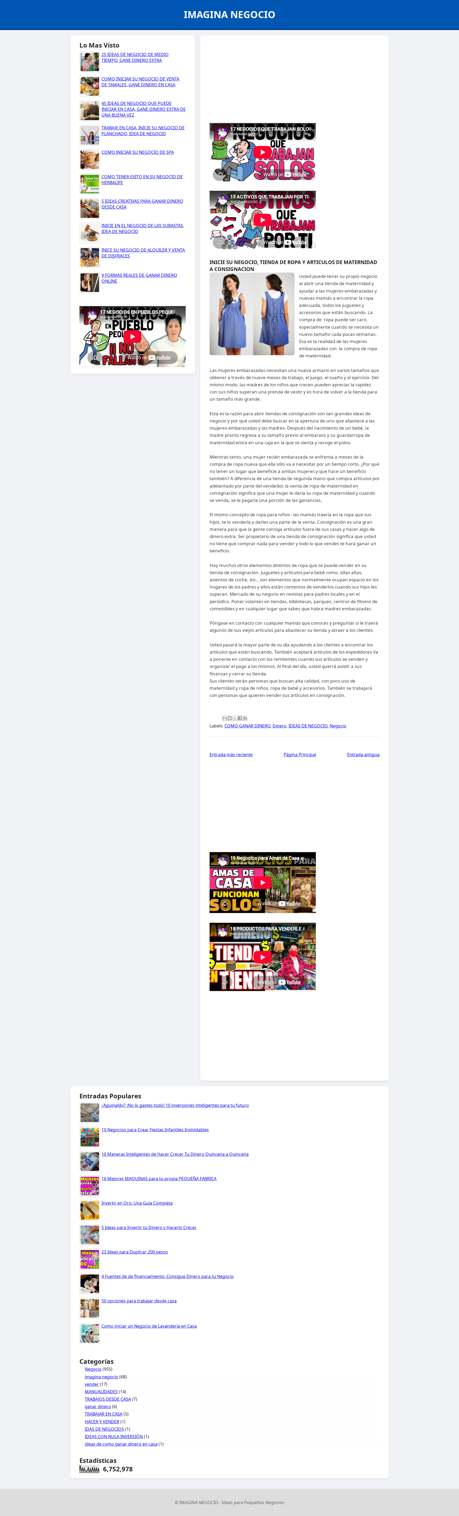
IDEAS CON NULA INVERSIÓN (114, 1436)
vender (92, 1384)
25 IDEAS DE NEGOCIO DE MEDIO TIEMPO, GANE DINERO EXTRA (135, 57)
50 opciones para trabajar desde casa (139, 1301)
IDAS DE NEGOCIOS (104, 1429)
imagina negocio (101, 1377)
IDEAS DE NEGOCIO (308, 726)
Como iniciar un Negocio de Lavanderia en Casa (149, 1326)
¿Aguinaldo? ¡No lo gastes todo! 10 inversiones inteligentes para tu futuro (175, 1105)
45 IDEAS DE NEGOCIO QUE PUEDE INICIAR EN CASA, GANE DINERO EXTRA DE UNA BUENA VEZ (143, 109)
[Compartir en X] (234, 718)
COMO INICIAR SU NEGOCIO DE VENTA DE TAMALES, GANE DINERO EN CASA (140, 82)
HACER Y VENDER (102, 1422)
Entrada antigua (363, 754)
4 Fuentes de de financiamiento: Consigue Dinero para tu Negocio (167, 1276)
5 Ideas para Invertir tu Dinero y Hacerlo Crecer (149, 1227)
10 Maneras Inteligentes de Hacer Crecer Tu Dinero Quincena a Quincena (175, 1154)
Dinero (279, 726)
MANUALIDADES (101, 1392)
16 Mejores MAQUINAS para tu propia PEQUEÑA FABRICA (158, 1179)
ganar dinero (98, 1406)
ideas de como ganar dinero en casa (121, 1444)
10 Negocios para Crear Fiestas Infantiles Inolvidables (155, 1130)
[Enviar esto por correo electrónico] (224, 718)
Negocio (338, 726)
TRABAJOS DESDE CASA (108, 1399)
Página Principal (300, 754)
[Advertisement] (295, 78)
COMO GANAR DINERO (247, 726)
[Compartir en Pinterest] (245, 718)
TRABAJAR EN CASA (103, 1414)
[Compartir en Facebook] (240, 718)
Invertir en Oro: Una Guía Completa (137, 1203)
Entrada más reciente (231, 754)
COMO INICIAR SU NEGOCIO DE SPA (137, 152)
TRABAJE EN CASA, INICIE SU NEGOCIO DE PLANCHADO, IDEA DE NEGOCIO (143, 131)
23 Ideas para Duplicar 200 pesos (134, 1252)
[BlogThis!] (229, 718)
